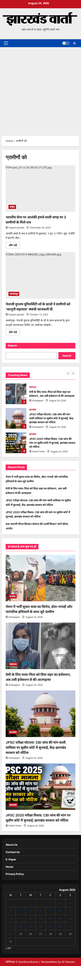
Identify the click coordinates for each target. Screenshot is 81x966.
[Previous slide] (68, 373)
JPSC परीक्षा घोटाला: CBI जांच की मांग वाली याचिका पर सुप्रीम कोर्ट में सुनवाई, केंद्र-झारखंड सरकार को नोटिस (16, 418)
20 (40, 926)
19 (30, 926)
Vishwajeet (37, 400)
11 (20, 918)
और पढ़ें (14, 245)
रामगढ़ (12, 596)
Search (12, 345)
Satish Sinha (38, 451)
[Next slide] (73, 373)
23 (70, 926)
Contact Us (13, 852)
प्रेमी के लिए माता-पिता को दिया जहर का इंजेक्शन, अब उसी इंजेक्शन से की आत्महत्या (16, 393)
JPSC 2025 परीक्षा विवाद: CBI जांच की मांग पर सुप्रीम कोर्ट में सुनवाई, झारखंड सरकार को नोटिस (16, 442)
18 (20, 926)
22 (60, 926)
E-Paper (11, 859)
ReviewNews (49, 962)
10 (10, 918)
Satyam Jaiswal (16, 227)
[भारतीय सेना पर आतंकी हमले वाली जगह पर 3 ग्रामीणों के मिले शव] (40, 188)
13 (40, 918)
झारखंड (32, 409)
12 (30, 918)
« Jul (8, 948)
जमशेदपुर (14, 293)
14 (50, 918)
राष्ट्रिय (12, 206)
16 (70, 918)
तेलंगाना (32, 387)
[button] (6, 43)
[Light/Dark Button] (66, 43)
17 (10, 926)
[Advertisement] (40, 89)
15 (60, 918)
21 (50, 926)
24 (10, 934)
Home (9, 866)
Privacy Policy (15, 873)
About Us (12, 844)
